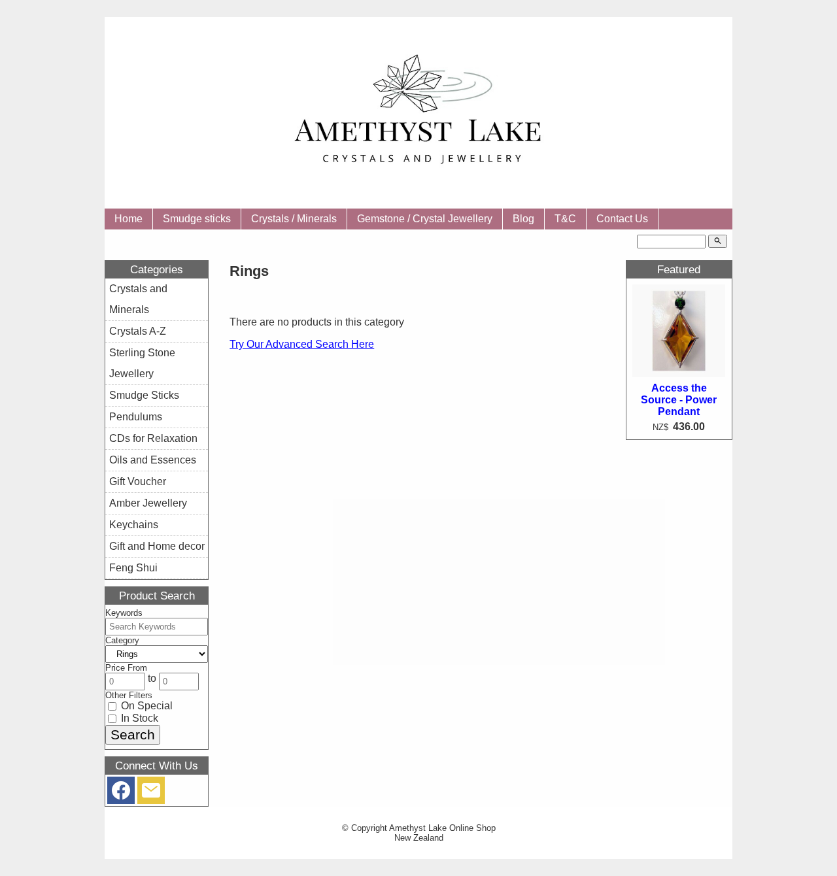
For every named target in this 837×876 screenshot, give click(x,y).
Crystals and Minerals (138, 299)
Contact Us (622, 218)
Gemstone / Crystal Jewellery (424, 218)
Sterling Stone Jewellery (142, 363)
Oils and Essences (152, 459)
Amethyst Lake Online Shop (442, 828)
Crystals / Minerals (294, 218)
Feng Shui (133, 567)
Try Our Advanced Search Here (302, 344)
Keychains (133, 524)
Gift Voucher (137, 481)
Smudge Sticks (144, 395)
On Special (145, 705)
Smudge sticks (197, 218)
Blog (523, 218)
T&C (565, 218)
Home (128, 218)
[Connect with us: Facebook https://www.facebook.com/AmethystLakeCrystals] (121, 793)
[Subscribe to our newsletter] (151, 793)
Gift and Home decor (157, 546)
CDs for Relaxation (153, 438)
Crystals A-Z (137, 331)
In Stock (138, 718)
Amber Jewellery (148, 503)
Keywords (124, 613)
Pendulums (135, 416)
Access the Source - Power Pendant (679, 399)
